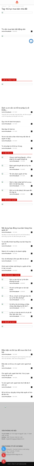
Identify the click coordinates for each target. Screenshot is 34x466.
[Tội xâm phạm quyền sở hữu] (5, 176)
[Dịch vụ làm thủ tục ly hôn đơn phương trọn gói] (5, 282)
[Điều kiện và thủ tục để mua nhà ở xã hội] (17, 336)
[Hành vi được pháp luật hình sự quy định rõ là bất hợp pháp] (5, 184)
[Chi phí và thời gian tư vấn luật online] (5, 290)
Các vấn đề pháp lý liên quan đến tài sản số (15, 259)
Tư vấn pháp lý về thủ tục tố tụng (12, 146)
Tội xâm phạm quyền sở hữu (18, 174)
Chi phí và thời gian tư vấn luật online (18, 288)
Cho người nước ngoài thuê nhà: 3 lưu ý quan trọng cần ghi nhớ (15, 374)
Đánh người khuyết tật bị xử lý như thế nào (20, 166)
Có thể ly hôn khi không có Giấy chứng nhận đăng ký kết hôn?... (19, 305)
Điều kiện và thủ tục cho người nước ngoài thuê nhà (16, 365)
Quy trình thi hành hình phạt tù (11, 121)
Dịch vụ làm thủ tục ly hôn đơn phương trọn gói (18, 280)
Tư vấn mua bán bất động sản (13, 29)
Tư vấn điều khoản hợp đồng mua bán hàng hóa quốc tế (16, 243)
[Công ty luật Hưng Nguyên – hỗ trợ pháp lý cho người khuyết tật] (5, 159)
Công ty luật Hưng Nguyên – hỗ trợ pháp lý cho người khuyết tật (20, 158)
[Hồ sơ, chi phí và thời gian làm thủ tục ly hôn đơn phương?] (5, 298)
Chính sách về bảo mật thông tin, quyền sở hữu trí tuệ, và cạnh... (16, 267)
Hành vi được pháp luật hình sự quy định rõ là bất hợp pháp (20, 183)
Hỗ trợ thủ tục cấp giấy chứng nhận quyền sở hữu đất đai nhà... (17, 393)
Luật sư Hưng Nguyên (6, 31)
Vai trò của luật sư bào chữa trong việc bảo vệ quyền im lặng (16, 137)
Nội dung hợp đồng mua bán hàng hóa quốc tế (17, 229)
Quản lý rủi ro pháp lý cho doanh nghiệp (14, 251)
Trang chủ (4, 6)
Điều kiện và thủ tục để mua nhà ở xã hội (16, 351)
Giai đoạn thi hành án (8, 129)
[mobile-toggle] (2, 2)
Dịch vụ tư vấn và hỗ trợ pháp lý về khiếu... (15, 108)
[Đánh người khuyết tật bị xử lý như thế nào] (5, 168)
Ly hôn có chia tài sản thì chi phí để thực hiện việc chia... (20, 313)
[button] (31, 2)
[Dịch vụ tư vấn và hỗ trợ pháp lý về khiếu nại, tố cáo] (17, 94)
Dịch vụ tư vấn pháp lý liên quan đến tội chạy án (20, 191)
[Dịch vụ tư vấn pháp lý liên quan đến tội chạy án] (5, 192)
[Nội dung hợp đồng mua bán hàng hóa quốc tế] (17, 214)
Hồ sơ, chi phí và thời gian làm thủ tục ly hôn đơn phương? (20, 297)
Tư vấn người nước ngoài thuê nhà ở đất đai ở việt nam (16, 384)
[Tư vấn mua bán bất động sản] (17, 19)
